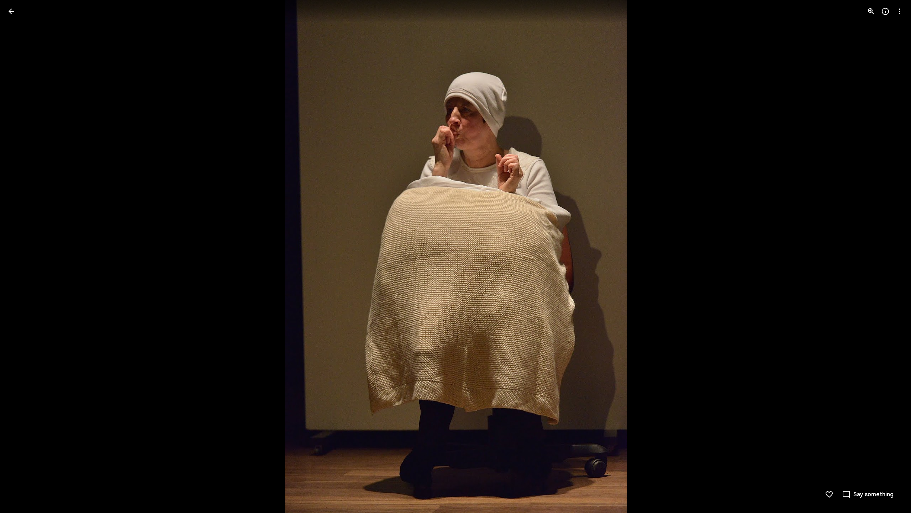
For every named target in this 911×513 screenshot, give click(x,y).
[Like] (829, 494)
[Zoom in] (871, 11)
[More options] (899, 11)
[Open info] (885, 11)
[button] (20, 256)
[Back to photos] (11, 11)
